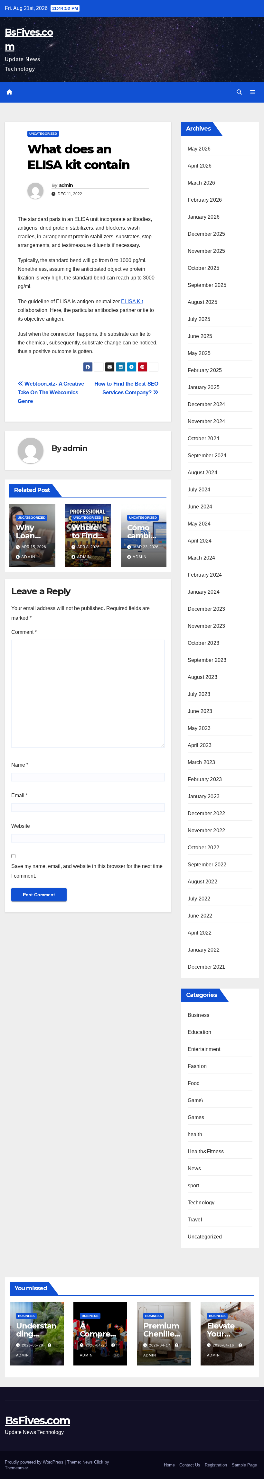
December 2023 (206, 609)
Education (200, 1032)
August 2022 (202, 881)
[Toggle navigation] (252, 92)
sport (193, 1185)
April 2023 (200, 745)
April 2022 (200, 933)
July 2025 (199, 319)
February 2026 (205, 200)
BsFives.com (37, 1420)
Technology (201, 1202)
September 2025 (207, 285)
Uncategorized (43, 133)
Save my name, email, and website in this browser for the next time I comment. (87, 871)
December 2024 (206, 404)
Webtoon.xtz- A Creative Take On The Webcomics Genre (51, 392)
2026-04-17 (160, 1345)
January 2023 (204, 796)
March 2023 (201, 762)
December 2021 (206, 967)
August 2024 (202, 472)
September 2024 (207, 455)
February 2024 (205, 575)
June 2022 (200, 915)
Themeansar (16, 1467)
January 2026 (204, 217)
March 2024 (201, 558)
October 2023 (203, 643)
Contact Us (189, 1465)
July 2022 (199, 898)
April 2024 (200, 540)
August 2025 (202, 302)
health (195, 1134)
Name (19, 765)
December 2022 (206, 813)
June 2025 (200, 336)
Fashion (197, 1066)
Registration (216, 1465)
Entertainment (204, 1049)
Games (196, 1117)
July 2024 (199, 489)
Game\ (195, 1100)
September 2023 (207, 660)
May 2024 (199, 523)
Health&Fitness (206, 1151)
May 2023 (199, 728)
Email (19, 795)
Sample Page (244, 1465)
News (194, 1168)
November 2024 (206, 421)
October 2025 (203, 268)
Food (194, 1083)
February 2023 (205, 779)
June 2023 (200, 711)
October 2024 (203, 438)
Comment (24, 632)
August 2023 (202, 677)
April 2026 (200, 166)
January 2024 (204, 592)
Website (20, 826)
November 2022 (206, 830)
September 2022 (207, 864)
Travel (195, 1219)
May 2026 (199, 148)
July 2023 (199, 694)
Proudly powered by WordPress (35, 1462)
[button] (239, 92)
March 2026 (201, 183)
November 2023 (206, 626)
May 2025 (199, 353)
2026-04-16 (224, 1345)
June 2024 (200, 506)
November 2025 (206, 251)
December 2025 (206, 234)
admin (66, 185)
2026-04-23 (97, 1345)
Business (199, 1015)
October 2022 (203, 847)
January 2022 (204, 950)
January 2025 (204, 387)
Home (169, 1465)
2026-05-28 (33, 1345)
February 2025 (205, 370)
